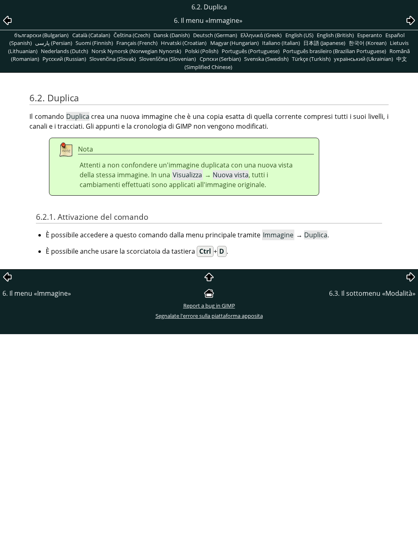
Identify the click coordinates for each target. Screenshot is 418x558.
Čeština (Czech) (131, 35)
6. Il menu (36, 293)
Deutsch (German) (215, 35)
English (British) (335, 35)
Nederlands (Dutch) (64, 51)
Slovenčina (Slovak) (112, 58)
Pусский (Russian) (64, 58)
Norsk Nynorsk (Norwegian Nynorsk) (136, 51)
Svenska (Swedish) (266, 58)
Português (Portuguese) (251, 51)
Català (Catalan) (91, 35)
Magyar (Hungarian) (234, 43)
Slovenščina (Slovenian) (167, 58)
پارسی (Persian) (53, 43)
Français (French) (137, 43)
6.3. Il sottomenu (372, 293)
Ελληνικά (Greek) (261, 35)
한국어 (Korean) (368, 43)
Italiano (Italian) (281, 43)
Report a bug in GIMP (209, 305)
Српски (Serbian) (220, 58)
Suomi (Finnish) (94, 43)
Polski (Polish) (201, 51)
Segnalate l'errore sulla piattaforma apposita (209, 315)
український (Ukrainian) (363, 58)
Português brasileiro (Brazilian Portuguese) (334, 51)
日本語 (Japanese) (324, 43)
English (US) (299, 35)
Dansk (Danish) (171, 35)
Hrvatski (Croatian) (184, 43)
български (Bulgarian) (41, 35)
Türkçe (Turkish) (311, 58)
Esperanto (369, 35)
